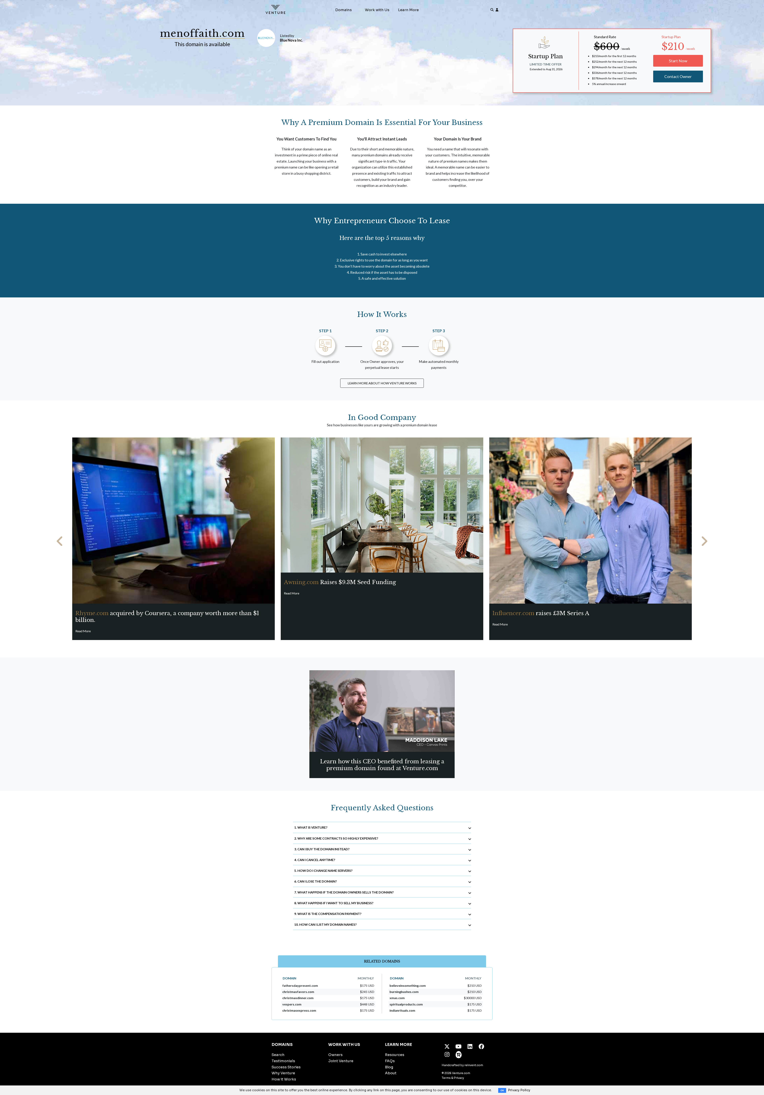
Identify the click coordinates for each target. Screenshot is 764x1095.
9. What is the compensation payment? (328, 914)
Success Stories (286, 1067)
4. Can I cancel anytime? (314, 860)
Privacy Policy (519, 1090)
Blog (389, 1067)
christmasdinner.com (298, 998)
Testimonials (283, 1061)
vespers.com (291, 1004)
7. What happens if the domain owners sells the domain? (344, 892)
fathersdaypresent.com (300, 985)
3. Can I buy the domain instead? (322, 849)
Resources (394, 1055)
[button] (60, 541)
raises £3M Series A (540, 613)
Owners (335, 1055)
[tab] (382, 827)
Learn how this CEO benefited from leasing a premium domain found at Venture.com (382, 765)
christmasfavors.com (298, 992)
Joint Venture (340, 1061)
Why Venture (283, 1073)
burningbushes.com (404, 992)
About (391, 1073)
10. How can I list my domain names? (325, 924)
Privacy (459, 1078)
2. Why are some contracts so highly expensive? (336, 838)
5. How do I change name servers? (323, 870)
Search (278, 1055)
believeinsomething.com (408, 985)
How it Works (284, 1079)
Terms (446, 1078)
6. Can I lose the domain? (315, 881)
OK (502, 1090)
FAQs (390, 1061)
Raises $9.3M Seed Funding (340, 582)
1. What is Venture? (310, 827)
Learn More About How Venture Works (382, 383)
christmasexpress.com (299, 1010)
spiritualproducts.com (406, 1004)
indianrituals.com (402, 1010)
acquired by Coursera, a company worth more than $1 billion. (167, 616)
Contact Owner (678, 76)
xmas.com (397, 998)
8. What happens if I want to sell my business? (333, 903)
